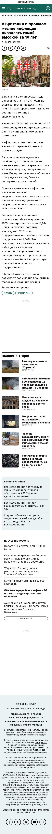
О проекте (36, 714)
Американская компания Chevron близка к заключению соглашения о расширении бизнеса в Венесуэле (26, 607)
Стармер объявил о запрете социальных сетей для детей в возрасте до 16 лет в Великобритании (23, 520)
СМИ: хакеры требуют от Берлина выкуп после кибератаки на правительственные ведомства (25, 558)
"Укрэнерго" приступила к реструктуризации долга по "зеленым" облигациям (21, 571)
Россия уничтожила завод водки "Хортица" (34, 364)
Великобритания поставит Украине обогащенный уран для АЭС (24, 505)
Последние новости (16, 540)
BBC (24, 127)
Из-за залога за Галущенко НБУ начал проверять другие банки (35, 402)
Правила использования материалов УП (26, 721)
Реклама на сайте (20, 714)
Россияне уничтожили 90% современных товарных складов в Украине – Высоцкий (36, 383)
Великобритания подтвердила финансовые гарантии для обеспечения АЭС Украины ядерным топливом (23, 491)
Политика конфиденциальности (26, 718)
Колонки (34, 15)
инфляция (8, 293)
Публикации (20, 15)
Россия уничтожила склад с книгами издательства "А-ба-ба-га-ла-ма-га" (35, 460)
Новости (7, 15)
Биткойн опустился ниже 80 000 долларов (24, 582)
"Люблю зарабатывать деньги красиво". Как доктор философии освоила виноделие (35, 440)
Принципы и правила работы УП (26, 725)
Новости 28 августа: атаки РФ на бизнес (24, 547)
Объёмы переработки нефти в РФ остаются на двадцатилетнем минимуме (25, 593)
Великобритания (23, 293)
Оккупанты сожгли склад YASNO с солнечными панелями (36, 419)
